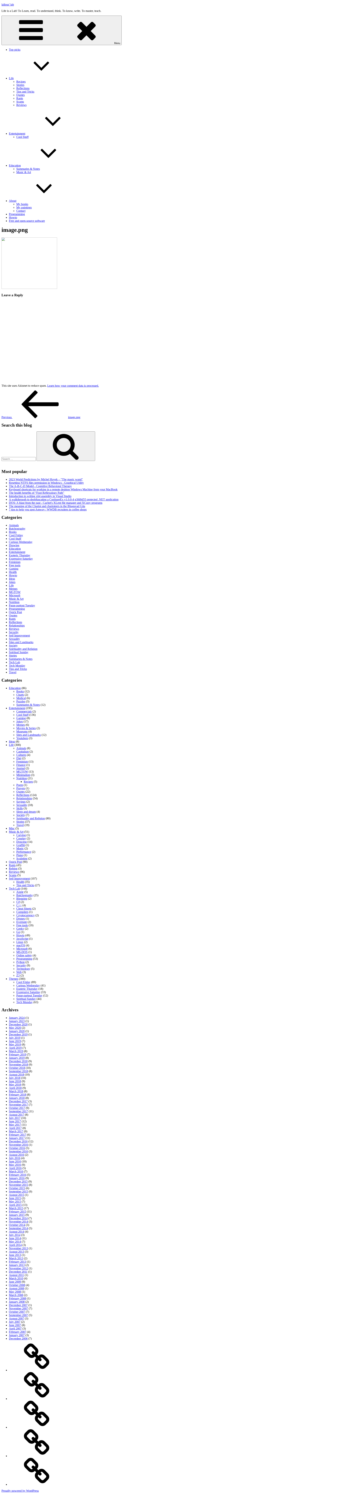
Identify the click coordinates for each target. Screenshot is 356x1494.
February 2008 (17, 1298)
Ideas (12, 578)
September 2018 (18, 1071)
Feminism (14, 562)
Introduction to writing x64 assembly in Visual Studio (40, 496)
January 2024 (17, 1017)
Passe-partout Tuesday (22, 605)
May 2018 (15, 1084)
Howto (13, 217)
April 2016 (15, 1168)
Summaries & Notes (28, 168)
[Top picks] (37, 1370)
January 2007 (17, 1335)
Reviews (21, 105)
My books (22, 204)
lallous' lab (7, 4)
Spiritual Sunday (18, 652)
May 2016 (15, 1164)
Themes (13, 978)
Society (13, 645)
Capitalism (22, 751)
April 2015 (15, 1204)
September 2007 (18, 1315)
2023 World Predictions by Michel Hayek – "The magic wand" (46, 479)
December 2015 (18, 1181)
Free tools (14, 565)
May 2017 (15, 1124)
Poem (19, 785)
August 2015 (16, 1194)
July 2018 (14, 1077)
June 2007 (15, 1325)
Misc (12, 828)
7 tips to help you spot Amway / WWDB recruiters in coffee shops (48, 509)
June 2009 (15, 1281)
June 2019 (15, 1041)
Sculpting (21, 858)
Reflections (22, 88)
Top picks (14, 49)
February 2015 (17, 1211)
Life (11, 78)
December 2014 (18, 1218)
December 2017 (18, 1101)
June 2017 (15, 1121)
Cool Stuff (22, 136)
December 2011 (18, 1271)
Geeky (20, 928)
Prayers (20, 788)
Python (20, 962)
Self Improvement (19, 635)
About (12, 200)
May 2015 (15, 1201)
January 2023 (17, 1021)
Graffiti (20, 845)
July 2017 (14, 1118)
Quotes (20, 95)
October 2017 (17, 1108)
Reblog (13, 868)
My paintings (24, 207)
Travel (12, 672)
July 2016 (14, 1158)
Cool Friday (16, 535)
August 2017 (16, 1114)
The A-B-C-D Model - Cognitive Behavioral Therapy (40, 486)
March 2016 (16, 1171)
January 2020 (17, 1031)
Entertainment (17, 133)
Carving (21, 835)
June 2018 (15, 1081)
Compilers (22, 912)
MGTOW (15, 592)
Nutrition (14, 602)
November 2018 (18, 1064)
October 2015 (17, 1188)
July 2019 (14, 1037)
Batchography (17, 528)
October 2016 (17, 1148)
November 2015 (18, 1184)
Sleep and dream (26, 811)
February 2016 (17, 1174)
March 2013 (16, 1258)
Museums (22, 731)
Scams (20, 101)
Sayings (21, 801)
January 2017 (17, 1138)
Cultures (21, 754)
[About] (37, 1484)
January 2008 (17, 1301)
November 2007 (18, 1308)
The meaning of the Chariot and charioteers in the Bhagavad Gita (47, 506)
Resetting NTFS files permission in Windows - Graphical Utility (46, 482)
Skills (19, 808)
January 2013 (17, 1265)
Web (19, 972)
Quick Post (15, 612)
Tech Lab (14, 662)
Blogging (21, 898)
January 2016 (17, 1178)
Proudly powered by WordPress (20, 1490)
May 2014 (15, 1241)
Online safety (24, 955)
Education (15, 165)
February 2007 (17, 1331)
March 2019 (16, 1051)
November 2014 (18, 1221)
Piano (19, 855)
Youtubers (22, 738)
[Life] (37, 1398)
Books (13, 532)
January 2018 (17, 1098)
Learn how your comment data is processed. (73, 385)
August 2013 (16, 1251)
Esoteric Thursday (19, 555)
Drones (20, 918)
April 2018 (15, 1087)
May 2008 (15, 1291)
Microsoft (14, 595)
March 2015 (16, 1208)
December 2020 (18, 1024)
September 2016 (18, 1151)
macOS (20, 945)
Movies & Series (26, 728)
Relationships (17, 625)
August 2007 (16, 1318)
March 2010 (16, 1278)
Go (18, 932)
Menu (117, 43)
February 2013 (17, 1261)
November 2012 (18, 1268)
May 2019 (15, 1044)
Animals (14, 525)
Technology (23, 968)
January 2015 (17, 1214)
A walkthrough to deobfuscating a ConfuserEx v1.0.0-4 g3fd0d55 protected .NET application (63, 499)
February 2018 (17, 1094)
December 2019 (18, 1034)
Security (14, 632)
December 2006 (18, 1338)
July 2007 (14, 1321)
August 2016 (16, 1154)
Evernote (21, 922)
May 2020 (15, 1027)
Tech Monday (17, 665)
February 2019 (17, 1054)
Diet (18, 758)
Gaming (13, 568)
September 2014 (18, 1228)
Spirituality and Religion (23, 648)
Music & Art (23, 172)
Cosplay (21, 838)
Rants (19, 98)
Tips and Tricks (25, 91)
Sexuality (14, 638)
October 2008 (17, 1285)
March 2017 (16, 1131)
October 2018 (17, 1067)
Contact (20, 210)
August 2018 (16, 1074)
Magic (20, 848)
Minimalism (23, 775)
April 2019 (15, 1047)
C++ (19, 905)
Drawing (14, 545)
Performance (23, 851)
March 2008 (16, 1295)
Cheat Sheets (24, 908)
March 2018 (16, 1091)
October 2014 (17, 1224)
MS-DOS (22, 952)
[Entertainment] (37, 1427)
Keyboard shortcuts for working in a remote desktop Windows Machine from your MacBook (63, 489)
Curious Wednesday (20, 542)
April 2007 (15, 1328)
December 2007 (18, 1305)
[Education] (37, 1455)
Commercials (24, 711)
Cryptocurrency (25, 915)
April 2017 (15, 1128)
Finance (21, 764)
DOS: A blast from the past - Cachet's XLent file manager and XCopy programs (55, 502)
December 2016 (18, 1141)
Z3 (18, 975)
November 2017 (18, 1104)
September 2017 (18, 1111)
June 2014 (15, 1238)
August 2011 (16, 1275)
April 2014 (15, 1245)
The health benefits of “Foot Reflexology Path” (36, 492)
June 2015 (15, 1198)
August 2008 (16, 1288)
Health (13, 572)
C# (18, 901)
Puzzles (20, 701)
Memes (13, 588)
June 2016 (15, 1161)
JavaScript (22, 938)
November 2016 (18, 1144)
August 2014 (16, 1231)
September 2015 (18, 1191)
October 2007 (17, 1311)
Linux (19, 942)
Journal (20, 768)
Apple (20, 891)
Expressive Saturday (21, 558)
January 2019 (17, 1057)
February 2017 (17, 1134)
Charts (20, 694)
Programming (17, 214)
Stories (20, 85)
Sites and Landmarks (21, 642)
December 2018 (18, 1061)
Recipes (21, 81)
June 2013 (15, 1255)
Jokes (12, 582)
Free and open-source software (27, 220)
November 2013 (18, 1248)
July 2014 (14, 1235)
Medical (21, 698)
